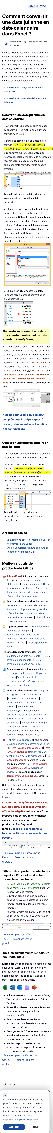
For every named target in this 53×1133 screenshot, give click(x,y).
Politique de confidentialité (26, 1119)
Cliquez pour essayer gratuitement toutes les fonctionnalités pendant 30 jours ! (26, 378)
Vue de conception (32, 694)
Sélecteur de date (17, 714)
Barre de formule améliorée (22, 698)
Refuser (36, 1126)
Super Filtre (21, 726)
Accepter (14, 1126)
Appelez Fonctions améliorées (24, 596)
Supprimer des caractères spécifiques (29, 743)
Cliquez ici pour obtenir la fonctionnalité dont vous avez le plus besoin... (24, 833)
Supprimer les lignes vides (35, 609)
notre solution (41, 362)
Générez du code (31, 584)
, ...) (28, 763)
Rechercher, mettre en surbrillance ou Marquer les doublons (27, 605)
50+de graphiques (25, 747)
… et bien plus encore (17, 739)
